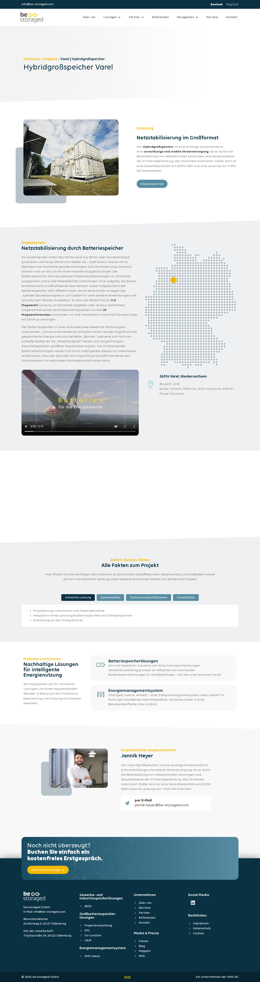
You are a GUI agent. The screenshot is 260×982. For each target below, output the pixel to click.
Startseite (32, 59)
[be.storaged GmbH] (31, 17)
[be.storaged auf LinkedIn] (193, 902)
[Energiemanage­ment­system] (100, 694)
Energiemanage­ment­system (135, 691)
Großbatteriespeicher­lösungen (98, 915)
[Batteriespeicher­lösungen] (100, 665)
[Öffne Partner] (142, 17)
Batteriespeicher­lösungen (133, 661)
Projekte (50, 59)
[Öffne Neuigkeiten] (196, 17)
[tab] (78, 597)
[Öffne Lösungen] (119, 17)
